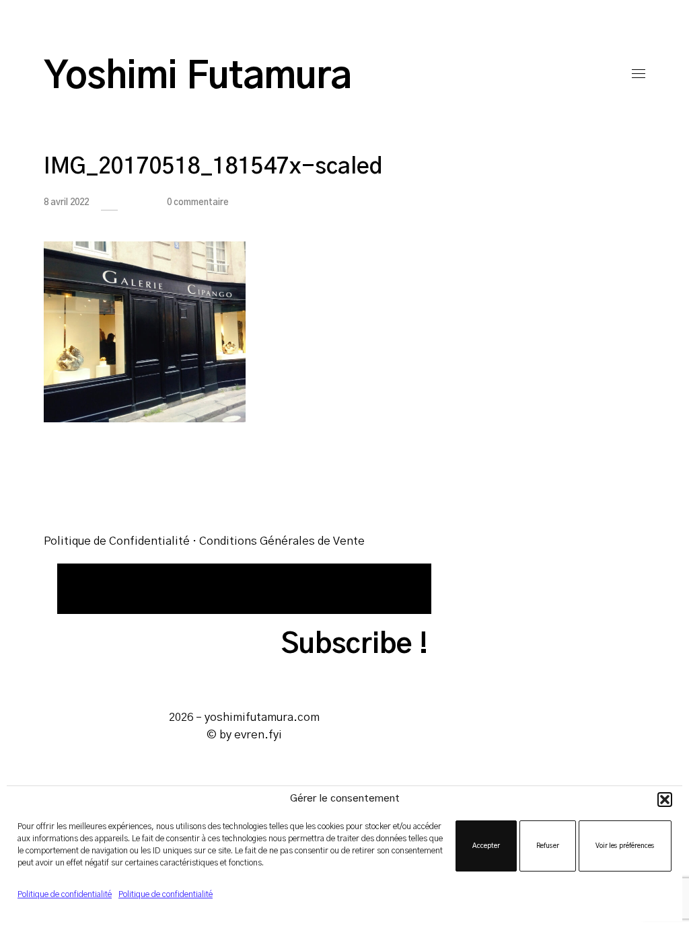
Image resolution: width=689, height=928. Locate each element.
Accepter (486, 846)
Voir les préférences (625, 846)
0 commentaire (198, 202)
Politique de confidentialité (64, 894)
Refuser (547, 846)
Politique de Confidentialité (117, 541)
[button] (665, 799)
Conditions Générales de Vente (282, 541)
